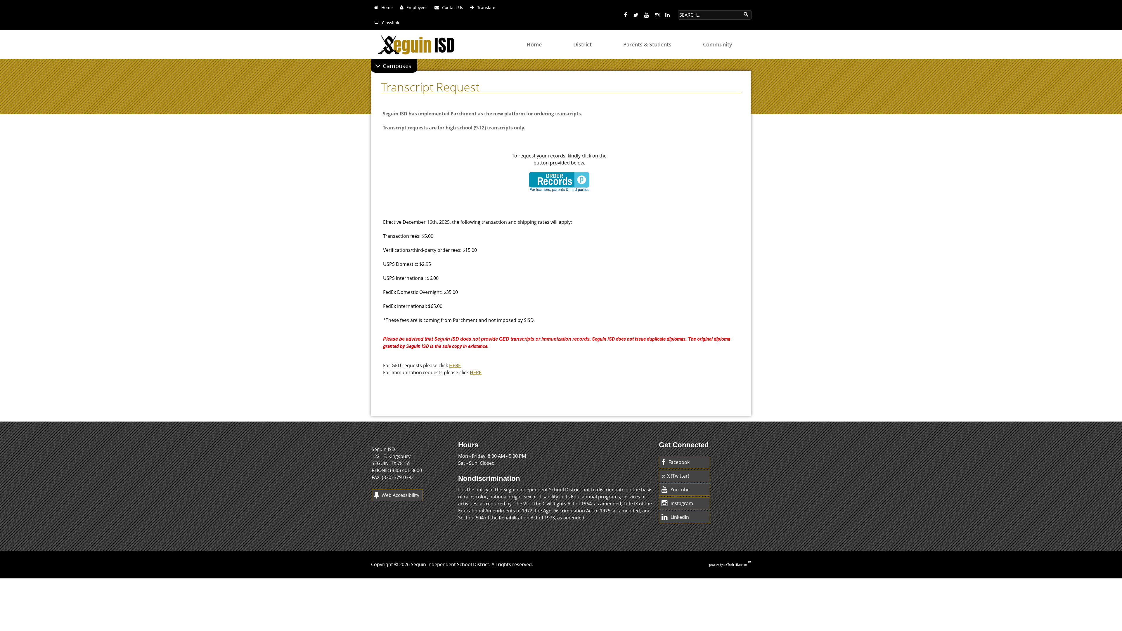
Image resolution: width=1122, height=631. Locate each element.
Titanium (735, 564)
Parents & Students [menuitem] (647, 44)
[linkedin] (667, 15)
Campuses (397, 66)
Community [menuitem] (717, 44)
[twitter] (635, 15)
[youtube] (646, 15)
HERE (455, 365)
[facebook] (625, 15)
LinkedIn (680, 517)
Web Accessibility (400, 495)
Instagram (682, 503)
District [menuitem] (582, 44)
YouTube (680, 489)
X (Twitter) (678, 476)
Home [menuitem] (534, 44)
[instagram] (657, 15)
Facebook (679, 462)
